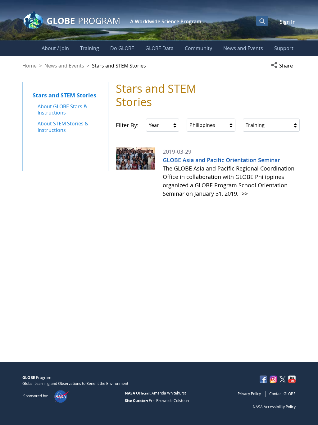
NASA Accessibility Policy (274, 406)
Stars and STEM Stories (64, 95)
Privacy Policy (249, 393)
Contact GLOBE (282, 393)
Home (29, 65)
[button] (283, 65)
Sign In (288, 21)
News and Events (64, 65)
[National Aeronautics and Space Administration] (61, 395)
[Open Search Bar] (262, 21)
